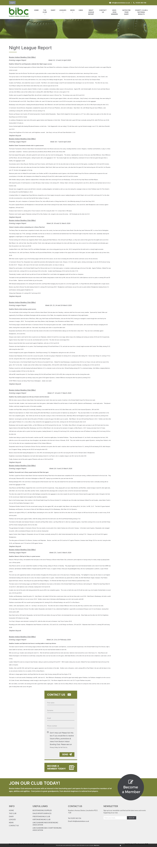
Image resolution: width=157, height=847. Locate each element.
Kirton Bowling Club (41, 819)
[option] (78, 29)
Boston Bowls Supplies (42, 810)
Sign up (131, 818)
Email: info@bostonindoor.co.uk (78, 821)
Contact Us (103, 11)
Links (81, 10)
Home (36, 10)
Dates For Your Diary (126, 12)
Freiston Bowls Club (41, 816)
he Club (13, 813)
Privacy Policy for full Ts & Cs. (59, 747)
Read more (96, 845)
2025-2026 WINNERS (114, 12)
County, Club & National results (141, 12)
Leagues (62, 10)
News (72, 10)
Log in (12, 3)
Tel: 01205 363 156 (74, 818)
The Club (45, 11)
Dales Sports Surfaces (42, 813)
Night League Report (91, 12)
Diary (53, 10)
